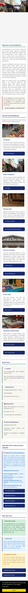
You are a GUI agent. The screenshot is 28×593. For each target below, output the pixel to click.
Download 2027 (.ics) (10, 505)
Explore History (8, 265)
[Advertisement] (14, 28)
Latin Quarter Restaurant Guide (13, 229)
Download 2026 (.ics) (10, 495)
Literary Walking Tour (10, 273)
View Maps (7, 188)
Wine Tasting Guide (10, 352)
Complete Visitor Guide (9, 570)
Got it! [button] (14, 590)
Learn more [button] (5, 586)
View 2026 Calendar (10, 490)
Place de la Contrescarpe (16, 376)
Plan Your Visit (8, 310)
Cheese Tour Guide (9, 344)
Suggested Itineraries (9, 575)
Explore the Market (9, 153)
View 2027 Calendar (10, 501)
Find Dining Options (10, 221)
